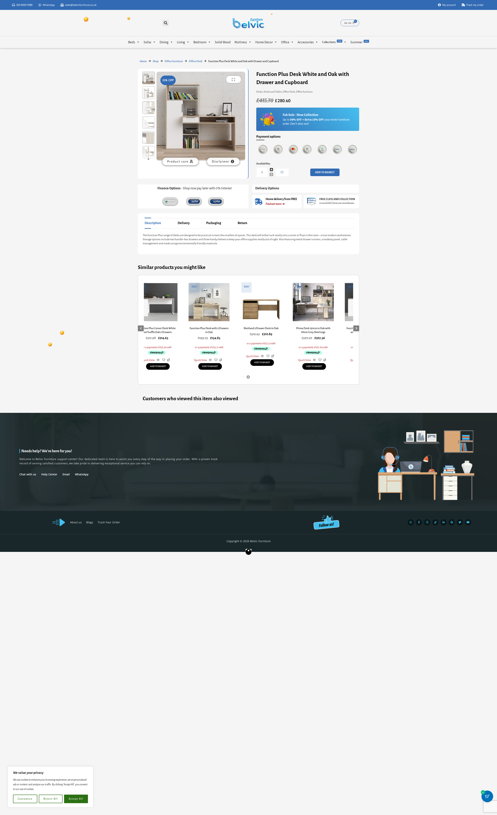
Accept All (76, 799)
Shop (156, 61)
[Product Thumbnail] (233, 79)
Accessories (306, 42)
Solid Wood (223, 42)
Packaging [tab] (213, 223)
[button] (165, 23)
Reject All (50, 799)
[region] (50, 786)
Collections (331, 42)
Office (285, 42)
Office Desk (195, 61)
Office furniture (174, 61)
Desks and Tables (273, 91)
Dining (164, 42)
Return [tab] (242, 223)
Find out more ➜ (275, 203)
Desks (259, 91)
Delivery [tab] (184, 223)
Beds (131, 42)
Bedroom (199, 42)
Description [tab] (153, 223)
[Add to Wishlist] (282, 172)
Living (181, 42)
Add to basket (325, 172)
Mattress (241, 42)
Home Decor (264, 42)
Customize (25, 799)
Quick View (144, 360)
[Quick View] (154, 360)
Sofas (147, 42)
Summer (359, 42)
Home (143, 61)
